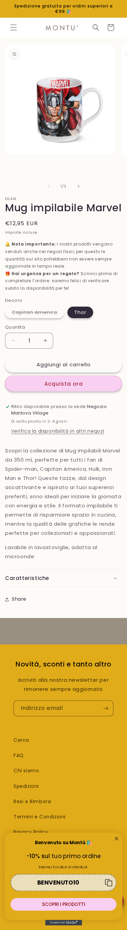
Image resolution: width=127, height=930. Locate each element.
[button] (13, 27)
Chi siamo (26, 770)
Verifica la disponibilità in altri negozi (58, 431)
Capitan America (38, 313)
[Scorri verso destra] (78, 186)
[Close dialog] (116, 839)
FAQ (19, 755)
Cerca (21, 740)
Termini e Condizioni (40, 816)
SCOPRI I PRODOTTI (63, 904)
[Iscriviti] (105, 708)
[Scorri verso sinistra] (48, 186)
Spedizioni (26, 786)
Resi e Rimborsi (32, 801)
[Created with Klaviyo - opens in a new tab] (63, 922)
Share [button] (19, 599)
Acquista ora (63, 383)
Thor (80, 312)
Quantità (15, 327)
